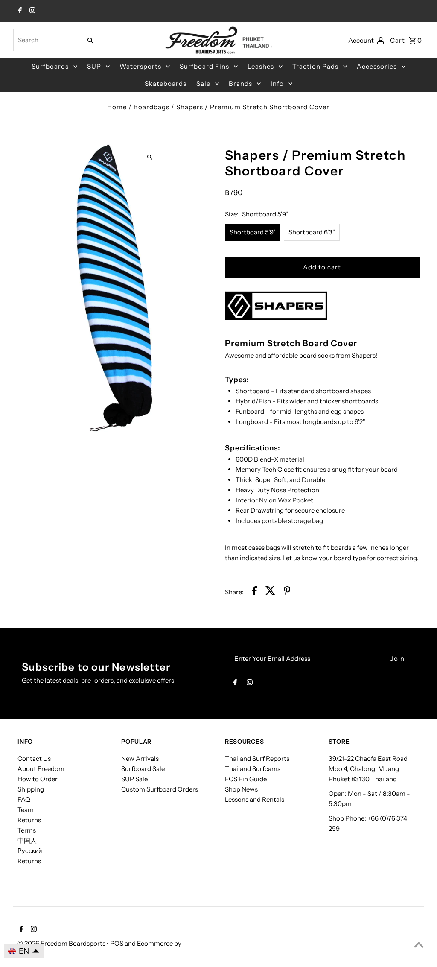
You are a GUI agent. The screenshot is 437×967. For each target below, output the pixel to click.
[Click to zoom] (149, 157)
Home (117, 107)
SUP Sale (134, 779)
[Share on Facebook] (254, 592)
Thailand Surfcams (252, 769)
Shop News (241, 789)
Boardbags (151, 107)
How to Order (37, 779)
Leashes (261, 66)
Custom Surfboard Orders (159, 789)
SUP (94, 66)
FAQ (23, 799)
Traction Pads (315, 66)
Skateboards (165, 83)
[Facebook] (19, 11)
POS (116, 943)
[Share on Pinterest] (287, 592)
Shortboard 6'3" (311, 232)
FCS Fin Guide (246, 779)
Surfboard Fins (204, 66)
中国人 (27, 840)
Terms (26, 830)
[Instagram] (31, 11)
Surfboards (50, 66)
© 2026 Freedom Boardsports (62, 943)
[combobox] (47, 40)
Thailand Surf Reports (257, 758)
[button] (24, 951)
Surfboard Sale (143, 769)
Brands (240, 83)
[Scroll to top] (418, 944)
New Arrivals (140, 758)
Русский (29, 851)
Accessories (377, 66)
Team (25, 810)
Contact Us (34, 758)
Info (277, 83)
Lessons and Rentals (254, 799)
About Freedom (40, 769)
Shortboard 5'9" (253, 232)
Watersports (140, 66)
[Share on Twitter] (270, 592)
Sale (203, 83)
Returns (29, 820)
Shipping (30, 789)
